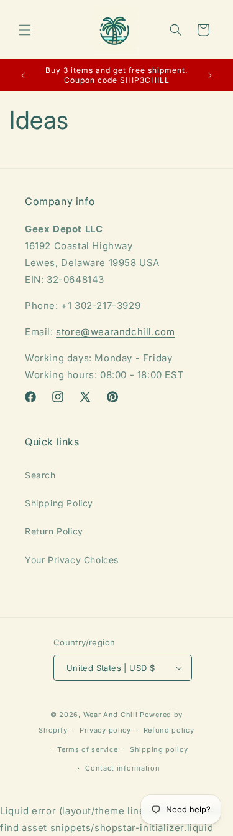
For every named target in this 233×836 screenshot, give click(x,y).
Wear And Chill (110, 714)
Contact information (122, 768)
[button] (25, 30)
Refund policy (169, 730)
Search (40, 475)
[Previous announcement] (23, 75)
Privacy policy (105, 730)
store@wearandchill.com (115, 332)
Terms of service (87, 749)
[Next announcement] (210, 75)
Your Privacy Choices (72, 559)
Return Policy (54, 531)
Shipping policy (159, 749)
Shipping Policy (59, 503)
